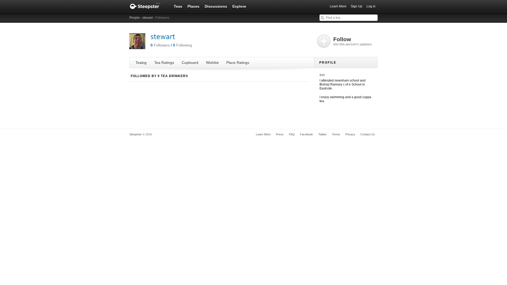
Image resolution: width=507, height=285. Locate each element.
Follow (352, 41)
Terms (336, 134)
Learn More (338, 6)
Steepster (147, 6)
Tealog (141, 62)
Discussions (216, 6)
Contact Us (367, 134)
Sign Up (356, 6)
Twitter (322, 134)
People (134, 18)
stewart (147, 18)
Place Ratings (237, 62)
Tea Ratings (164, 62)
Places (193, 6)
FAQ (292, 134)
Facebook (306, 134)
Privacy (350, 134)
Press (280, 134)
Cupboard (190, 62)
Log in (371, 6)
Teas (178, 6)
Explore (239, 6)
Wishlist (212, 62)
